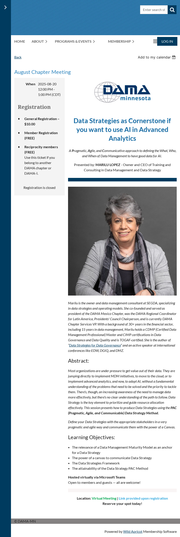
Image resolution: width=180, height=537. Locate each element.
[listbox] (157, 57)
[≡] (150, 41)
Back (18, 57)
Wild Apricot (132, 531)
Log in (167, 41)
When (30, 84)
